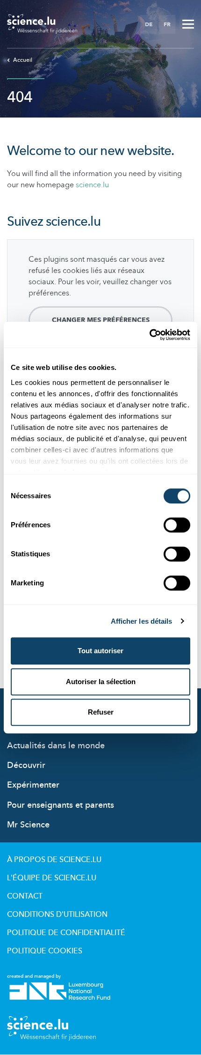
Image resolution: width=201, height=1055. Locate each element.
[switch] (177, 524)
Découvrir (26, 765)
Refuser (101, 712)
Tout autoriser (100, 651)
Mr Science (28, 825)
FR (167, 24)
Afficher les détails (141, 621)
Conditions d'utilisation (57, 914)
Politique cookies (44, 951)
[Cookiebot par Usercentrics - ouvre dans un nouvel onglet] (149, 335)
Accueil (22, 60)
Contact (25, 896)
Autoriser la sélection (101, 682)
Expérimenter (33, 785)
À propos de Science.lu (54, 860)
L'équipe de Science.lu (51, 878)
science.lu (92, 185)
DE (148, 24)
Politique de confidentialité (66, 933)
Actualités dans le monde (56, 746)
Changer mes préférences (101, 320)
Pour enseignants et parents (60, 805)
